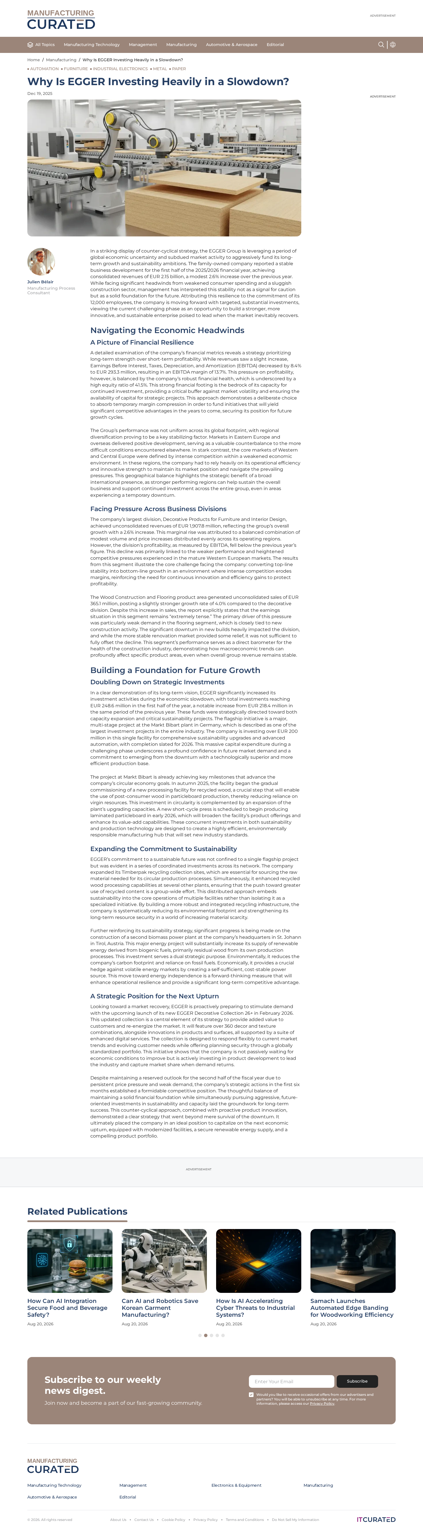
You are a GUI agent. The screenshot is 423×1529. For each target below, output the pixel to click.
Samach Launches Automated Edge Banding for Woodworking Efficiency (352, 1307)
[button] (200, 1335)
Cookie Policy (173, 1519)
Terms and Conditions (245, 1519)
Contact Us (144, 1519)
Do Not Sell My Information (295, 1519)
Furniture (76, 68)
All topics (45, 44)
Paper (179, 68)
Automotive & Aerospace (232, 44)
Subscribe (357, 1381)
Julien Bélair (40, 281)
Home (33, 59)
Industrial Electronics (120, 68)
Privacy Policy (205, 1519)
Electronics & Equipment (237, 1485)
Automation (44, 68)
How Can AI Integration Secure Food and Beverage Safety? (67, 1307)
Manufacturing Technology (92, 44)
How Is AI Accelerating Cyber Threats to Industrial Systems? (255, 1307)
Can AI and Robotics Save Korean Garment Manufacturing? (160, 1307)
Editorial (275, 44)
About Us (118, 1519)
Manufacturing (181, 44)
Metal (160, 68)
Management (143, 44)
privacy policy (322, 1403)
